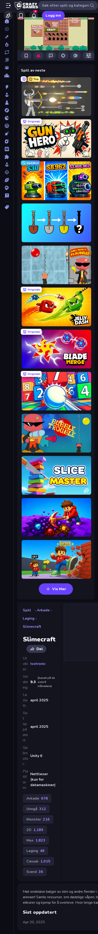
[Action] (6, 87)
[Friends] (8, 15)
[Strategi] (6, 188)
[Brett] (6, 102)
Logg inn (53, 15)
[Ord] (6, 149)
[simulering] (6, 164)
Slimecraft (32, 626)
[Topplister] (6, 75)
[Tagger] (6, 207)
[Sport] (6, 180)
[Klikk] (6, 133)
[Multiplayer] (6, 68)
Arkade (43, 610)
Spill (27, 610)
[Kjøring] (6, 126)
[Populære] (6, 44)
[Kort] (6, 141)
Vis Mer (59, 589)
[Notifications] (33, 15)
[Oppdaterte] (6, 52)
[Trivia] (6, 195)
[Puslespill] (6, 157)
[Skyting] (6, 172)
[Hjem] (6, 21)
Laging (28, 618)
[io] (6, 118)
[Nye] (6, 37)
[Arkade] (6, 95)
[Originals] (6, 60)
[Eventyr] (6, 110)
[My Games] (21, 15)
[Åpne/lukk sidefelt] (8, 5)
